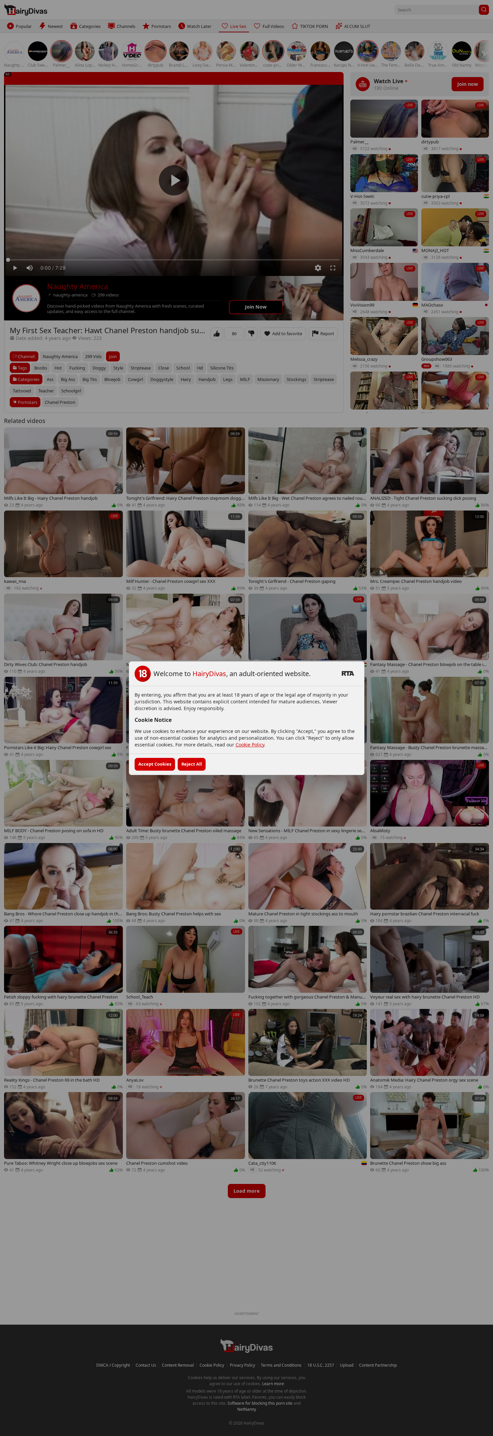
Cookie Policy (250, 744)
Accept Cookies (154, 764)
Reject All (191, 764)
